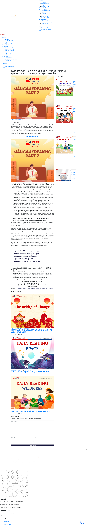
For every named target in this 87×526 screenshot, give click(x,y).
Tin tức (40, 25)
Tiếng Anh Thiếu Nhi (45, 10)
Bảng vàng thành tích (46, 5)
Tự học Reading (44, 20)
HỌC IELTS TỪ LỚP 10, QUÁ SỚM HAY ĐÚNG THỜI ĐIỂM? (74, 123)
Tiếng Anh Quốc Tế (43, 9)
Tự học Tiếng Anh (43, 19)
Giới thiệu (41, 0)
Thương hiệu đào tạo (43, 7)
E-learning (41, 26)
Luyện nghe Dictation (46, 29)
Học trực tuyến (44, 27)
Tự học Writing (44, 23)
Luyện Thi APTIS (45, 17)
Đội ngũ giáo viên (45, 3)
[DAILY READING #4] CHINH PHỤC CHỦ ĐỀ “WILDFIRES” (31, 412)
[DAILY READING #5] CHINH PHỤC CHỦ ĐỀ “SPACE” (30, 372)
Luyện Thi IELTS (44, 15)
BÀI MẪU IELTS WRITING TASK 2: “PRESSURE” (73, 178)
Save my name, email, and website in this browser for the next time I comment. (28, 441)
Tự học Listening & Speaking (47, 22)
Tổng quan (43, 2)
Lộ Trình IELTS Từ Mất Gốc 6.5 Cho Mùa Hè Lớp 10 (74, 94)
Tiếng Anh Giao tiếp (45, 13)
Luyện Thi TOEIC (45, 16)
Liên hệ (40, 30)
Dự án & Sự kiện (45, 6)
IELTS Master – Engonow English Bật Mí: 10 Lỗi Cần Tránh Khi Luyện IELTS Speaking (34, 288)
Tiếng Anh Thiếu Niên (46, 12)
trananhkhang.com (32, 136)
